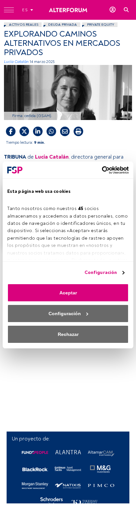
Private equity (100, 24)
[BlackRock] (34, 469)
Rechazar (68, 334)
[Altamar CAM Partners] (101, 452)
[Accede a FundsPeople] (113, 10)
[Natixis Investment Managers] (68, 485)
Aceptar (68, 292)
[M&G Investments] (101, 469)
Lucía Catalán (16, 61)
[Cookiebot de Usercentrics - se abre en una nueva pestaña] (100, 170)
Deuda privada (62, 24)
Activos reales (23, 24)
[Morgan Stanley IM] (34, 485)
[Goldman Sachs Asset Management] (68, 469)
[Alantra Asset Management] (68, 452)
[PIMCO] (101, 485)
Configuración (101, 272)
